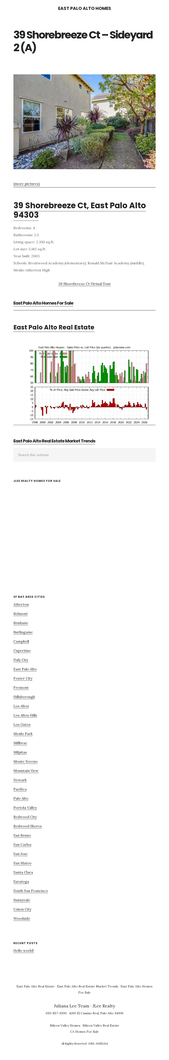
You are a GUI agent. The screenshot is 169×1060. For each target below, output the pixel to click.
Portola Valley (25, 807)
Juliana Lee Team (71, 1006)
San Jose (20, 854)
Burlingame (23, 632)
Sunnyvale (21, 900)
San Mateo (22, 863)
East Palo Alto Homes (84, 8)
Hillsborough (24, 696)
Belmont (20, 613)
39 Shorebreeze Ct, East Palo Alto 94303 (79, 210)
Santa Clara (23, 872)
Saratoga (21, 881)
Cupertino (22, 650)
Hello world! (23, 950)
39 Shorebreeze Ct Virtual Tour (84, 283)
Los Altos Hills (25, 715)
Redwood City (25, 817)
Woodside (21, 918)
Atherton (21, 604)
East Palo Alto (25, 669)
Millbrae (20, 743)
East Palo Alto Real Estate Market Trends (54, 441)
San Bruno (22, 835)
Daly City (20, 660)
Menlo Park (23, 733)
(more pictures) (26, 183)
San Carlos (22, 844)
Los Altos (21, 706)
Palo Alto (20, 798)
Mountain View (26, 770)
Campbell (21, 641)
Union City (22, 909)
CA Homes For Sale (84, 1032)
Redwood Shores (27, 826)
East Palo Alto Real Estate (53, 327)
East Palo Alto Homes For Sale (43, 303)
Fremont (21, 687)
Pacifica (20, 789)
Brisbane (20, 623)
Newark (20, 780)
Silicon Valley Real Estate (101, 1025)
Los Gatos (22, 724)
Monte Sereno (25, 761)
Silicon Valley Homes (65, 1025)
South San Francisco (30, 890)
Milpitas (20, 752)
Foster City (22, 678)
